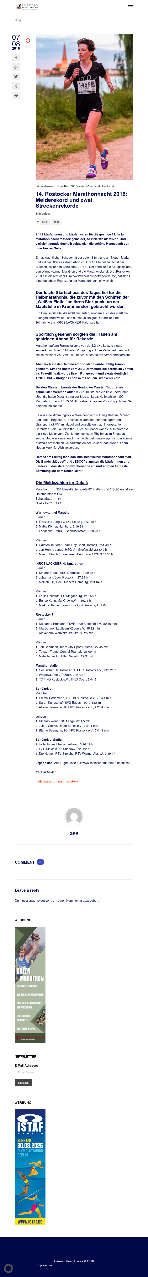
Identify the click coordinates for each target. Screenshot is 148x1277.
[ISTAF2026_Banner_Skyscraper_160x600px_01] (30, 1224)
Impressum (44, 1265)
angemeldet (37, 900)
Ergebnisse (43, 213)
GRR (45, 222)
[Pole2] (30, 1041)
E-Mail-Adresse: (26, 1065)
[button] (8, 1268)
